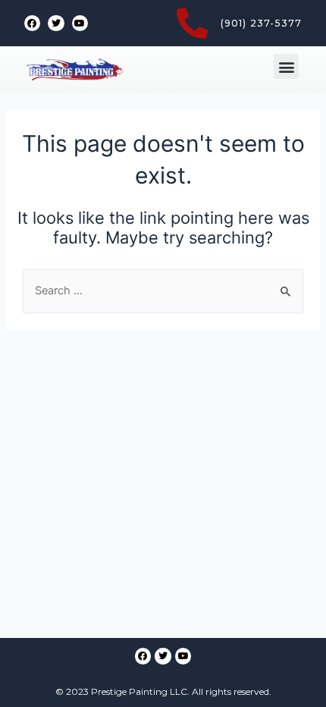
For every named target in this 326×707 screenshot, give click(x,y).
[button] (286, 66)
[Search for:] (163, 290)
